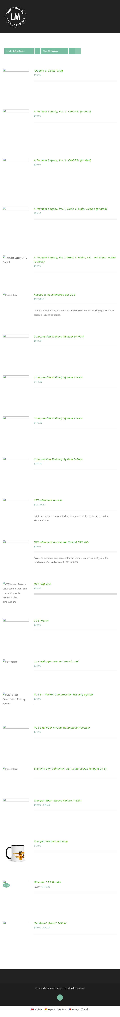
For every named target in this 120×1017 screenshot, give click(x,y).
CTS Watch (41, 620)
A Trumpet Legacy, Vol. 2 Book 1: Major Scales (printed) (70, 208)
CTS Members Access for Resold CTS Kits (61, 542)
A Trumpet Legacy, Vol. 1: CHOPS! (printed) (62, 160)
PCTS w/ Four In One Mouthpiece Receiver (62, 727)
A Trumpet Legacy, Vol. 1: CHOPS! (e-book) (62, 111)
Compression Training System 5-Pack (58, 459)
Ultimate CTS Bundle (47, 882)
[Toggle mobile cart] (109, 14)
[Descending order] (37, 51)
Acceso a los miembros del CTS (55, 294)
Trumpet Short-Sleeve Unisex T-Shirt (58, 800)
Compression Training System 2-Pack (58, 377)
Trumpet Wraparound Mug (51, 841)
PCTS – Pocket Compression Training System (64, 694)
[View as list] (78, 51)
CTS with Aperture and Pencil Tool (56, 661)
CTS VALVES (42, 584)
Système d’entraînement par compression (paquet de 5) (70, 768)
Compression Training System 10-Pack (59, 336)
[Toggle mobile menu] (114, 14)
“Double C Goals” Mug (48, 70)
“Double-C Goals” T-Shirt (50, 923)
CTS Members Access (48, 500)
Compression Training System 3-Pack (58, 418)
